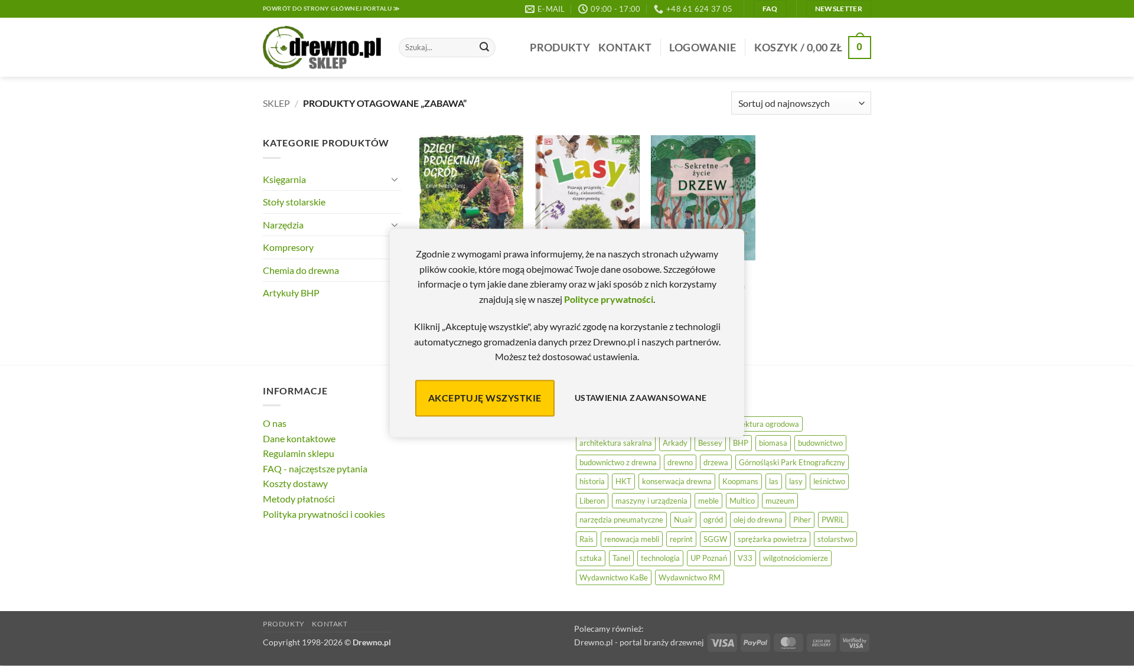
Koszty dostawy (295, 483)
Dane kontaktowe (299, 438)
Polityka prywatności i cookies (324, 514)
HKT (623, 481)
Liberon (592, 500)
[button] (702, 47)
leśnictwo (829, 481)
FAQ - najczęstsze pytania (315, 468)
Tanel (621, 558)
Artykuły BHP (291, 292)
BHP (740, 443)
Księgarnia (284, 179)
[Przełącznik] (394, 179)
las (773, 481)
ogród (713, 519)
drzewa (715, 462)
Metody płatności (299, 498)
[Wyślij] (484, 48)
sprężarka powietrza (772, 539)
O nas (274, 423)
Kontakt (624, 47)
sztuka (590, 558)
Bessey (710, 443)
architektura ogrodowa (760, 424)
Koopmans (740, 481)
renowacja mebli (631, 539)
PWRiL (833, 519)
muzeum (779, 500)
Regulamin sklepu (298, 453)
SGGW (715, 539)
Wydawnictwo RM (690, 577)
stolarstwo (835, 539)
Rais (586, 539)
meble (708, 500)
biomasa (773, 443)
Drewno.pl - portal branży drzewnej (639, 642)
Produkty (560, 47)
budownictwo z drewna (618, 462)
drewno (680, 462)
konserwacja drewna (677, 481)
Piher (802, 519)
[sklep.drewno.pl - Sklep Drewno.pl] (322, 48)
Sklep (276, 103)
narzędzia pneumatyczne (621, 519)
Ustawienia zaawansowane (641, 398)
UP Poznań (708, 558)
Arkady (675, 443)
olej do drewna (758, 519)
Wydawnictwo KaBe (613, 577)
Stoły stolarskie (294, 201)
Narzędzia (283, 224)
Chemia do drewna (301, 270)
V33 (745, 558)
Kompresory (288, 247)
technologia (660, 558)
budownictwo (820, 443)
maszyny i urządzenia (651, 500)
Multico (742, 500)
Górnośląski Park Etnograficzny (792, 462)
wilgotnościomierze (795, 558)
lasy (796, 481)
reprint (681, 539)
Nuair (683, 519)
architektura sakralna (615, 443)
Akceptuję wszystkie (485, 397)
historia (592, 481)
